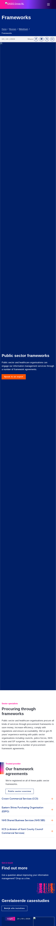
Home (4, 29)
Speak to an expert (13, 377)
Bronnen (12, 29)
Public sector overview (19, 791)
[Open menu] (48, 4)
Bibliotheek (23, 29)
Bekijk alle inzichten (14, 908)
